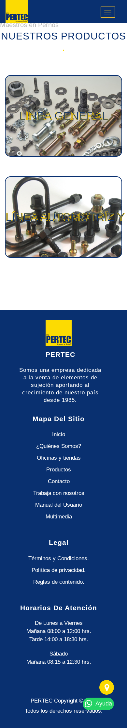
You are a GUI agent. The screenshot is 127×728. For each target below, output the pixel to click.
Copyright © (68, 701)
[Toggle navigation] (108, 12)
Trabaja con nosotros (58, 493)
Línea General (63, 115)
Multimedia (59, 517)
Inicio (58, 434)
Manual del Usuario (58, 505)
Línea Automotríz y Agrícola (64, 217)
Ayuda (103, 703)
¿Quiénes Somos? (58, 446)
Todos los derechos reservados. (64, 711)
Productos (58, 470)
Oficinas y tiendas (59, 458)
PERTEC (41, 701)
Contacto (59, 481)
